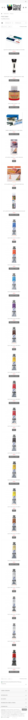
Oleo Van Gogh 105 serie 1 (14, 614)
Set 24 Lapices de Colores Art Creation (14, 184)
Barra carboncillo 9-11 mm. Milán (14, 130)
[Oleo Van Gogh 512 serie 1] (14, 227)
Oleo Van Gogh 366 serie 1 (14, 399)
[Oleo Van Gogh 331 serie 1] (14, 416)
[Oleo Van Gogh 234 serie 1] (14, 523)
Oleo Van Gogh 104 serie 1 (14, 641)
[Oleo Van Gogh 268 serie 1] (14, 469)
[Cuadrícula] (2, 23)
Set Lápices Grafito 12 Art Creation (14, 157)
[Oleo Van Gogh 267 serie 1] (14, 496)
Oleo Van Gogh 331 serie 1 (14, 426)
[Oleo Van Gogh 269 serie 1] (14, 362)
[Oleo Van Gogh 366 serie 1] (14, 389)
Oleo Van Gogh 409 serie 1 (14, 345)
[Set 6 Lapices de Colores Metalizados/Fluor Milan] (14, 200)
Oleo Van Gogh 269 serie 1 (14, 372)
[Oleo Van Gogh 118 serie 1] (14, 577)
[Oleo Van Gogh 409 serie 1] (14, 335)
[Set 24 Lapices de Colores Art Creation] (14, 174)
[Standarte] (14, 7)
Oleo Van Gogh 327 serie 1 (14, 668)
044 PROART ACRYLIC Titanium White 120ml (14, 76)
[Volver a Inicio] (1, 14)
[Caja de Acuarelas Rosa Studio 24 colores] (14, 39)
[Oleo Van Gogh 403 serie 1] (14, 442)
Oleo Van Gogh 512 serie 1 (14, 238)
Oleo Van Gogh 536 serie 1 (14, 318)
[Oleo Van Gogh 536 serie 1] (14, 308)
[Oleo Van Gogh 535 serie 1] (14, 281)
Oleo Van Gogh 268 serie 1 (14, 480)
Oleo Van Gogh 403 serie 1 (14, 453)
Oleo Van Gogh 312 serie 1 (14, 264)
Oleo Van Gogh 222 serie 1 (14, 560)
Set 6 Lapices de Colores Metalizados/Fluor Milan (14, 211)
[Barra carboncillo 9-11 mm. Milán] (14, 120)
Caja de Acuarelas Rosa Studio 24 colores (14, 49)
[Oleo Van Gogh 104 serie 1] (14, 631)
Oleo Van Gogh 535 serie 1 (14, 291)
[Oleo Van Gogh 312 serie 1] (14, 254)
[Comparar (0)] (25, 2)
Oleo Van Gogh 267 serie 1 (14, 506)
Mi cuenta (3, 699)
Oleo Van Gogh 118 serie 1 (14, 587)
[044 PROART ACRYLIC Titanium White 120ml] (14, 66)
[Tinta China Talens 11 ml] (14, 93)
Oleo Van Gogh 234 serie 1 (14, 533)
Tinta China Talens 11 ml (14, 103)
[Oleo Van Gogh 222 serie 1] (14, 550)
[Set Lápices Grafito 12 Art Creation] (14, 147)
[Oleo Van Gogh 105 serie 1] (14, 604)
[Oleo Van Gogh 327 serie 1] (14, 658)
